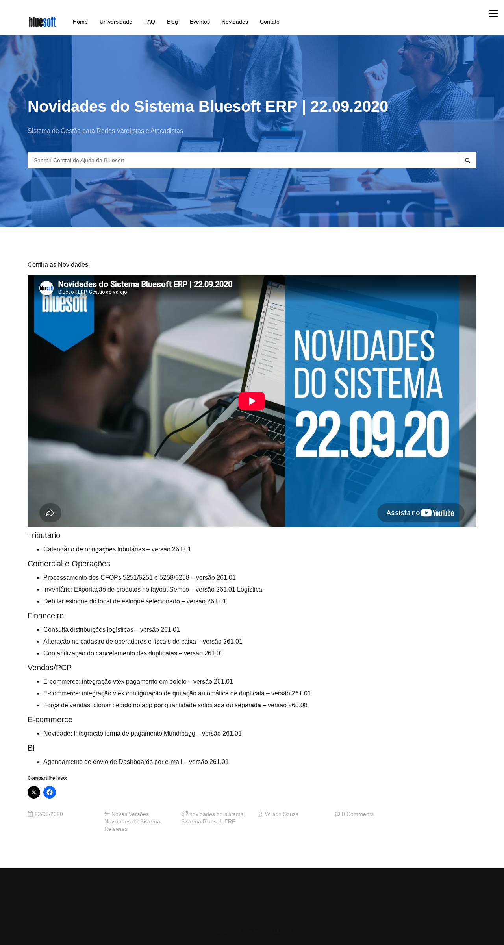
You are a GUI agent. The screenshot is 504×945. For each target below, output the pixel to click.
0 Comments (358, 814)
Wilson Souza (282, 814)
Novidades (235, 21)
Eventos (200, 21)
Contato (270, 21)
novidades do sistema (216, 814)
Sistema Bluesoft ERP (208, 822)
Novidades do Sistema (132, 822)
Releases (116, 829)
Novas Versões (130, 814)
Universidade (116, 21)
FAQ (149, 21)
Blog (172, 21)
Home (80, 21)
